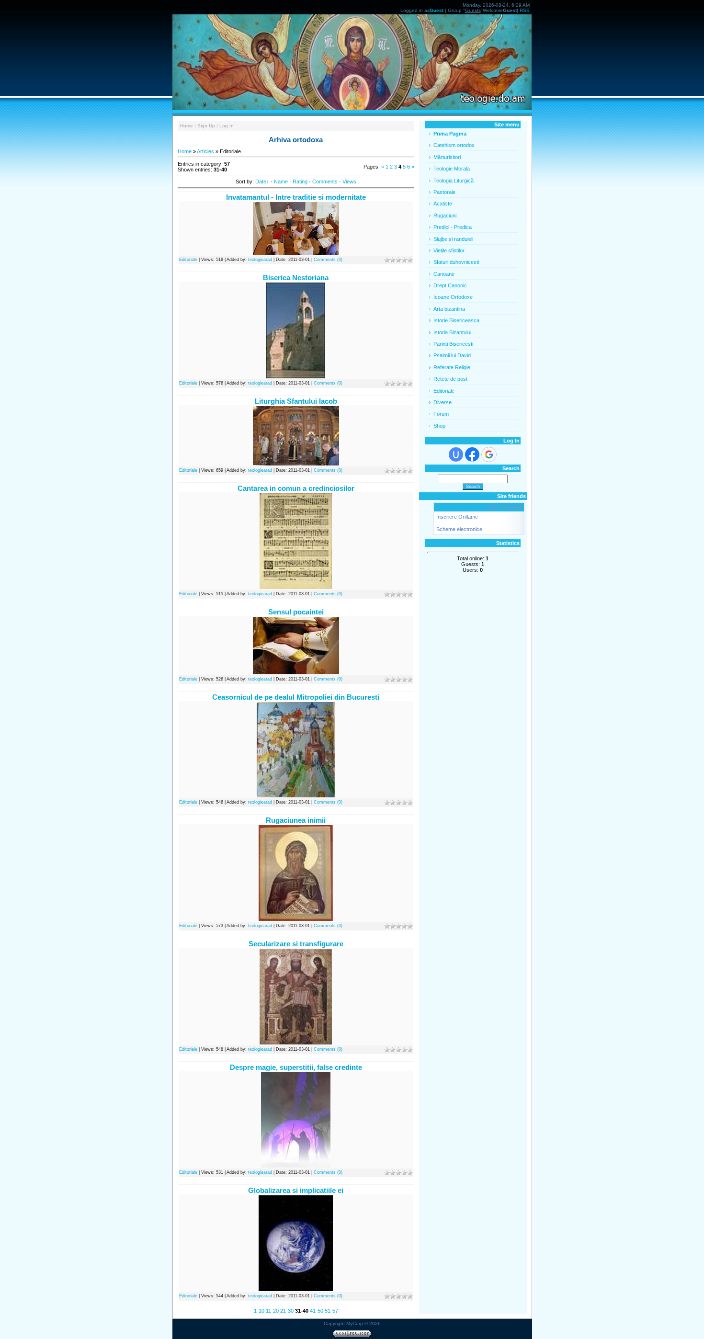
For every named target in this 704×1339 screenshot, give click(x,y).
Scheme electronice (459, 529)
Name (281, 181)
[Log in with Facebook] (472, 454)
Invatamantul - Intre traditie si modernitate (296, 197)
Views (349, 181)
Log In (226, 125)
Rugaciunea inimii (296, 820)
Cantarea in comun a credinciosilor (296, 488)
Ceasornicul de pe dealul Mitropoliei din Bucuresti (295, 697)
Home (186, 125)
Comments (325, 181)
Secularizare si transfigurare (296, 944)
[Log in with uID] (456, 454)
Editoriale (188, 259)
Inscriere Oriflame (457, 517)
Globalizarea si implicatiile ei (295, 1190)
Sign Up (206, 125)
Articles (205, 151)
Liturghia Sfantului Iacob (296, 401)
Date (260, 181)
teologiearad (260, 259)
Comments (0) (328, 259)
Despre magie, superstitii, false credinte (296, 1067)
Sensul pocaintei (296, 612)
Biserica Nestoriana (296, 277)
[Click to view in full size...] (295, 376)
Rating (300, 181)
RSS (525, 10)
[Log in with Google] (489, 454)
